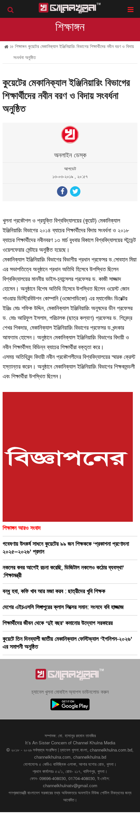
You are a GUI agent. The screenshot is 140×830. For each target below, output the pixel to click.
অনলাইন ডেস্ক (70, 155)
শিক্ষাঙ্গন (70, 27)
